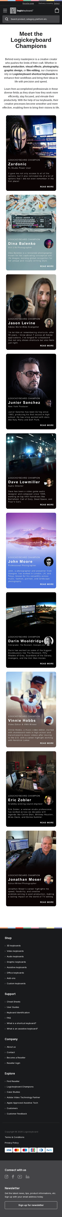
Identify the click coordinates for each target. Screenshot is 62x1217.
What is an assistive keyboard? (22, 1028)
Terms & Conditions (14, 1137)
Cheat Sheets (13, 1001)
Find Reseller (13, 1081)
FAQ (9, 1017)
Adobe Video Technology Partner (23, 1097)
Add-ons (11, 978)
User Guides (13, 1007)
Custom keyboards (16, 983)
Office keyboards (15, 972)
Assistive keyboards (17, 967)
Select (57, 3)
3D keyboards (14, 945)
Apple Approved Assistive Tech (22, 1102)
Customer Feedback (17, 1113)
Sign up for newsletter (31, 1205)
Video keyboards (15, 951)
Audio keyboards (15, 956)
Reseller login (13, 1063)
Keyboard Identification (18, 1012)
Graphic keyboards (16, 962)
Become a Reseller (16, 1057)
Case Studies (13, 1092)
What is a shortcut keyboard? (21, 1023)
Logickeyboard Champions (20, 1086)
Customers (12, 1108)
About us (11, 1047)
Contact (11, 1052)
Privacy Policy (12, 1142)
